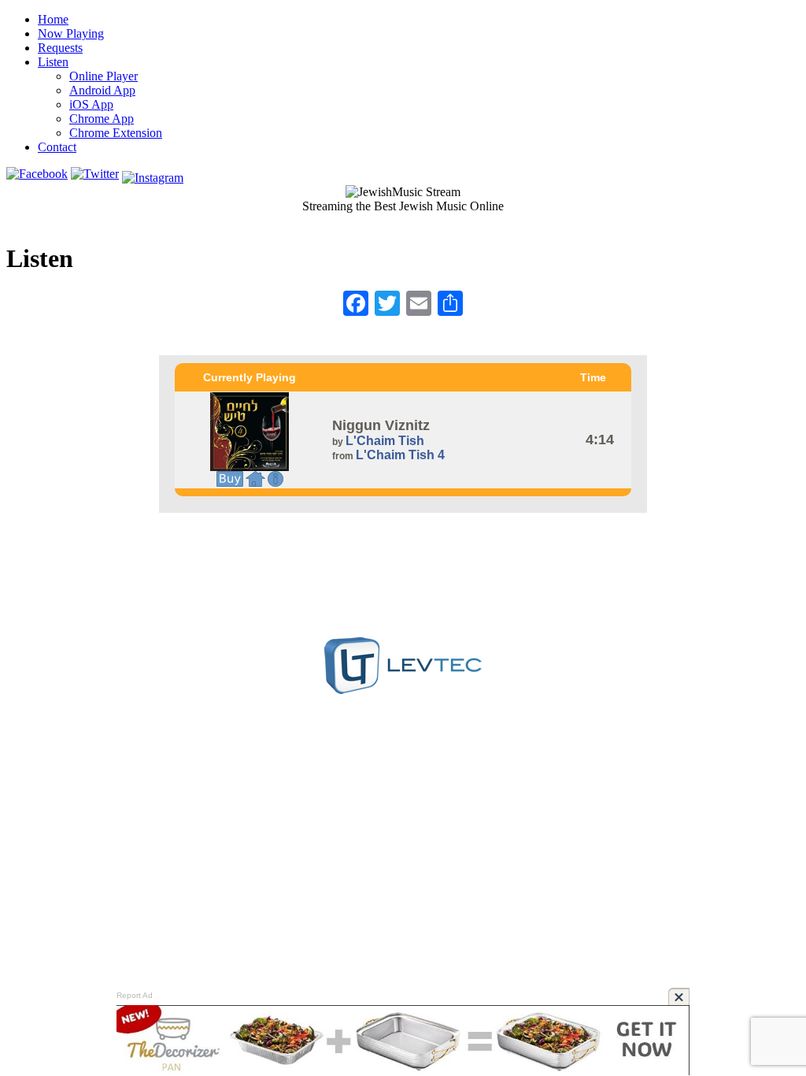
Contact (57, 147)
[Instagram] (152, 173)
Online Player (103, 76)
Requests (60, 47)
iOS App (91, 104)
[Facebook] (37, 173)
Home (53, 19)
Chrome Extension (115, 132)
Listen (53, 62)
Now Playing (71, 33)
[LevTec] (403, 689)
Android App (102, 90)
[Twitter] (95, 173)
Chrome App (101, 118)
